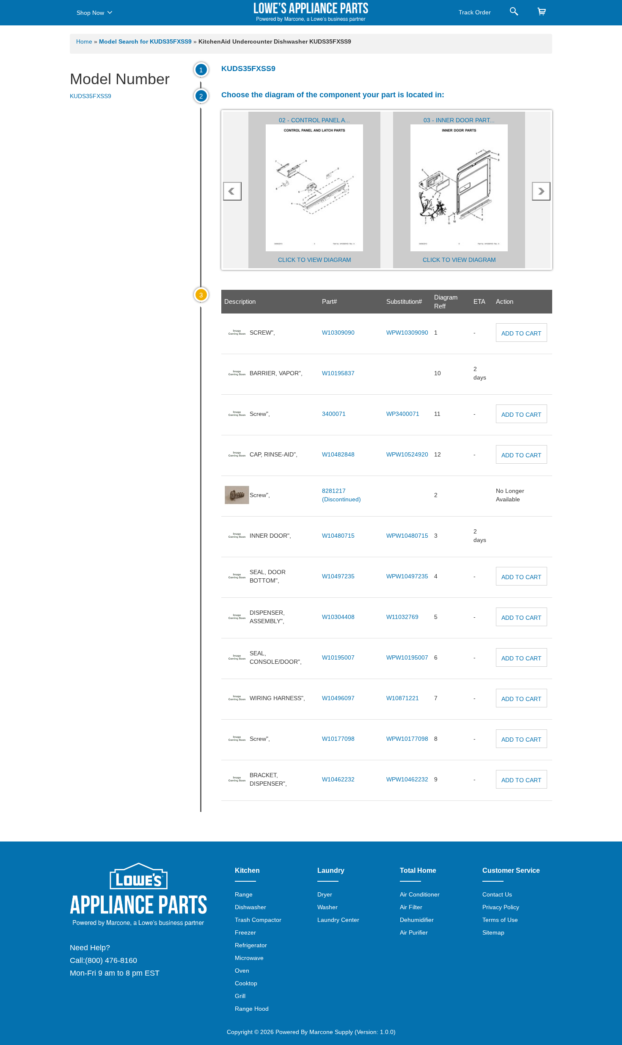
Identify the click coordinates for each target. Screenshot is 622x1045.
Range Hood (252, 1008)
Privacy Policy (500, 907)
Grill (240, 996)
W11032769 (402, 616)
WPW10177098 (407, 738)
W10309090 (338, 332)
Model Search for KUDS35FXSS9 (146, 41)
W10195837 (338, 373)
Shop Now (90, 12)
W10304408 (338, 616)
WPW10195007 (407, 657)
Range (244, 894)
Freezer (245, 932)
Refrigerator (251, 945)
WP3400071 (402, 413)
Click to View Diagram (314, 259)
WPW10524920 (407, 454)
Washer (327, 907)
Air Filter (411, 907)
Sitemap (493, 932)
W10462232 (338, 779)
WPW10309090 (407, 332)
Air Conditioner (420, 894)
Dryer (324, 894)
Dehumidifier (417, 919)
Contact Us (497, 894)
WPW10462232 (407, 779)
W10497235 (338, 576)
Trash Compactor (258, 919)
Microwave (249, 957)
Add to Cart (521, 333)
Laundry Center (338, 919)
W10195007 (338, 657)
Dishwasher (250, 907)
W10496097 (338, 698)
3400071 (334, 413)
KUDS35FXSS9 (90, 96)
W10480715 (338, 535)
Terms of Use (500, 919)
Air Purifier (414, 932)
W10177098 (338, 738)
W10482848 (338, 454)
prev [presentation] (232, 191)
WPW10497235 (407, 576)
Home (84, 41)
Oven (242, 970)
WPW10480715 (407, 535)
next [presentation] (541, 191)
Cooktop (246, 983)
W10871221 (402, 698)
